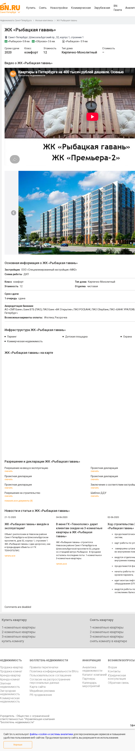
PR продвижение (41, 695)
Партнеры (88, 678)
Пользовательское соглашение (50, 675)
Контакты (114, 671)
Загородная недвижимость (10, 692)
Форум (112, 667)
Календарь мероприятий (91, 684)
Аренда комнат (10, 679)
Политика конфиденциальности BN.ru (54, 671)
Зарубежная (102, 7)
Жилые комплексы (44, 20)
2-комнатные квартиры (19, 632)
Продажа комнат (11, 671)
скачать (8, 471)
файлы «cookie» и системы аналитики (51, 734)
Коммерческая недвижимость (10, 700)
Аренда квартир (10, 675)
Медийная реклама (42, 690)
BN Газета (118, 8)
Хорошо (17, 744)
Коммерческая (81, 7)
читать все (10, 556)
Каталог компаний (94, 674)
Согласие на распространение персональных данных (50, 681)
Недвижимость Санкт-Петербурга (16, 20)
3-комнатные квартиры (19, 636)
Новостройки (59, 7)
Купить (31, 7)
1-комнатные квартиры (19, 627)
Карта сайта (38, 686)
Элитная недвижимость (10, 685)
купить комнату (13, 641)
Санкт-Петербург (8, 12)
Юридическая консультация (117, 677)
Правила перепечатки (44, 667)
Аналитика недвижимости (92, 669)
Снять (43, 7)
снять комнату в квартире (108, 641)
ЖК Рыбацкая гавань (67, 20)
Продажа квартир (11, 667)
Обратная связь (118, 682)
